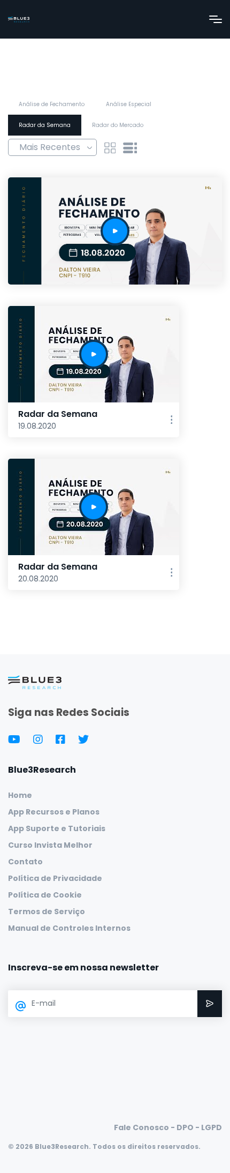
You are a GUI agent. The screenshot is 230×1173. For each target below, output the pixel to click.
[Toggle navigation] (215, 19)
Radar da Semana (45, 125)
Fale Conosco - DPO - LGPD (168, 1127)
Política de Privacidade (55, 878)
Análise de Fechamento (52, 104)
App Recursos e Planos (53, 811)
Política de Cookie (45, 895)
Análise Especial (128, 104)
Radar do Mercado (117, 125)
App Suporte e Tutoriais (56, 828)
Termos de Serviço (46, 911)
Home (20, 795)
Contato (25, 861)
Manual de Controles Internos (69, 928)
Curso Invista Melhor (50, 845)
